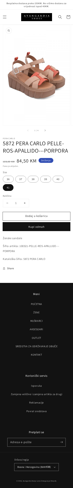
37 (20, 179)
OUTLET (36, 338)
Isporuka (36, 385)
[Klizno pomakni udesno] (45, 130)
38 (33, 179)
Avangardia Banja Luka (32, 481)
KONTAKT (36, 354)
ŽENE (36, 312)
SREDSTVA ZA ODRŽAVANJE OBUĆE (37, 346)
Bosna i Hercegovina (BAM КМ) (34, 467)
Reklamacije (36, 402)
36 (8, 179)
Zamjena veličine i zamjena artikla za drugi (36, 394)
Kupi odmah (36, 226)
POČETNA (36, 304)
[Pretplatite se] (61, 442)
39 (45, 179)
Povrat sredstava (36, 411)
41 (8, 187)
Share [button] (10, 268)
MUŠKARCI (36, 321)
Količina (7, 195)
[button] (5, 17)
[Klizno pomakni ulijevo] (28, 130)
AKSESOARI (36, 329)
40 (58, 179)
